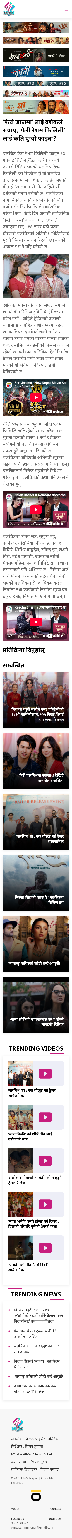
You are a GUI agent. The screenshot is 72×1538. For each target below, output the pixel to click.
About (15, 1509)
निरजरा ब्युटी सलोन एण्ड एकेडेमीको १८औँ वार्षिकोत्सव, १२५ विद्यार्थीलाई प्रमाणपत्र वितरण (38, 1315)
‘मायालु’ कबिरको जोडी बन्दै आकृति (38, 1376)
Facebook (17, 1519)
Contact (55, 1509)
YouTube (55, 1519)
